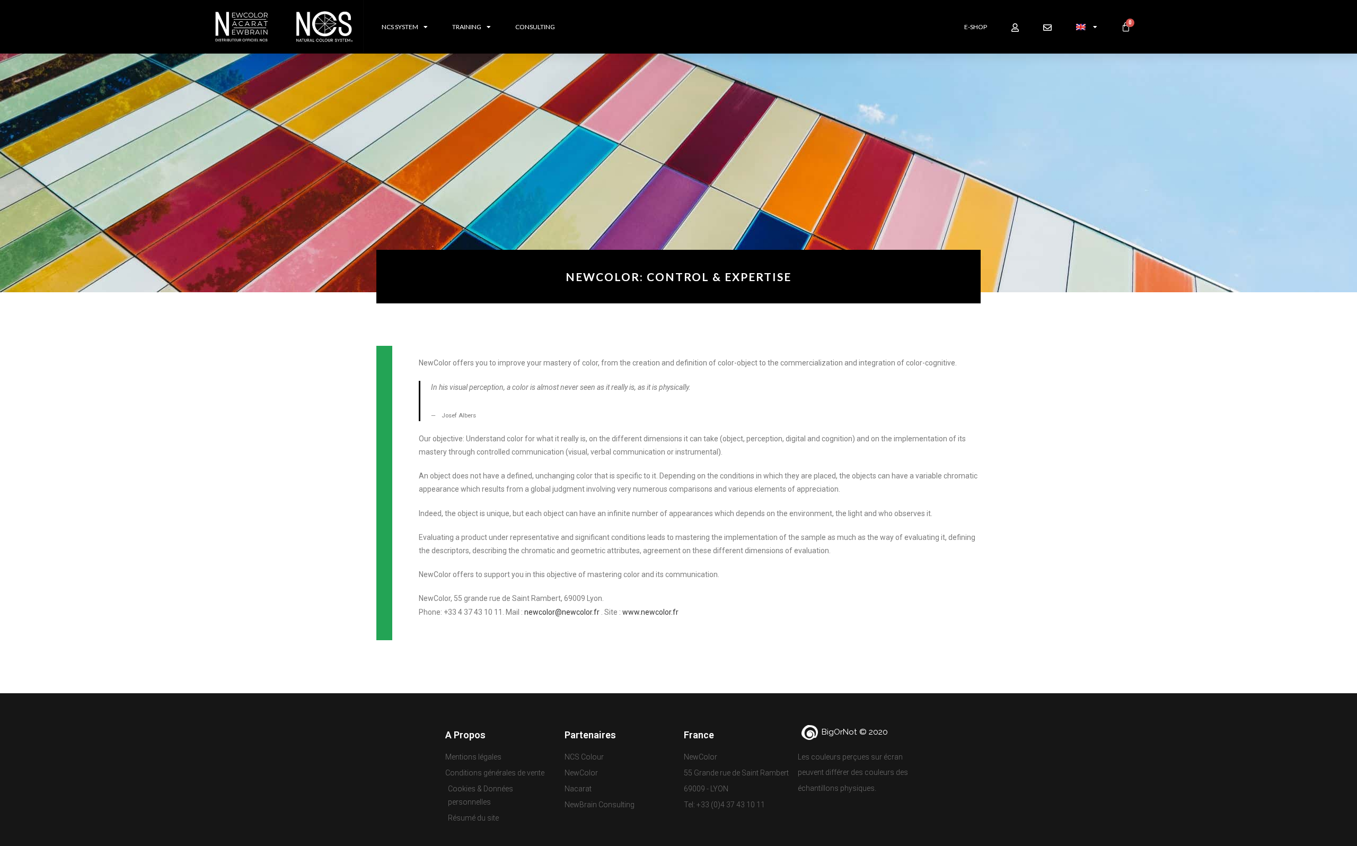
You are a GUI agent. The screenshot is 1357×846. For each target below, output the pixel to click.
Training (466, 27)
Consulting (535, 27)
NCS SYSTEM (400, 27)
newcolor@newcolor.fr (562, 612)
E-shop (975, 27)
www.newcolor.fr (650, 612)
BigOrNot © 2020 (855, 732)
